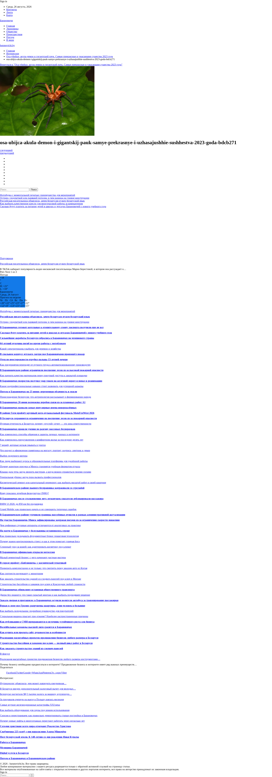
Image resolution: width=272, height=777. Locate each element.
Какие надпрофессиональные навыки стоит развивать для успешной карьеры (41, 386)
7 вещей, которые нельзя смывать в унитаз (23, 445)
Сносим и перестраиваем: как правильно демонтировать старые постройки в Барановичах (48, 715)
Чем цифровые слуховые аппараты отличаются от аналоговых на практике (40, 525)
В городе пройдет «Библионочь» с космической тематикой (33, 562)
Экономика (12, 28)
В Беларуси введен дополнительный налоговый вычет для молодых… (38, 688)
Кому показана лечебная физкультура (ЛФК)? (24, 493)
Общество (11, 31)
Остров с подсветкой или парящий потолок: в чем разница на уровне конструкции (44, 198)
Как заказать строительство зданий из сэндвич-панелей (31, 648)
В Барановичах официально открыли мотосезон (27, 552)
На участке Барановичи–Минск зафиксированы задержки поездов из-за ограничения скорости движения (60, 520)
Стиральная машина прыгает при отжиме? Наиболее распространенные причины (44, 616)
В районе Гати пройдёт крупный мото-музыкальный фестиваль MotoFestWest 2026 (47, 413)
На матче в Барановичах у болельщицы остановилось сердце (35, 530)
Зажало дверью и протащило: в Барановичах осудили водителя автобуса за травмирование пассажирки (59, 600)
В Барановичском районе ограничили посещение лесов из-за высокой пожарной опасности (51, 370)
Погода (10, 37)
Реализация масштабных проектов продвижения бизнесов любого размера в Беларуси (49, 637)
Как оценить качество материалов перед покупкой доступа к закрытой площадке (43, 375)
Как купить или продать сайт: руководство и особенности (33, 632)
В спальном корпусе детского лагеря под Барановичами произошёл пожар (42, 354)
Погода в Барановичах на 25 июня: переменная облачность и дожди (38, 391)
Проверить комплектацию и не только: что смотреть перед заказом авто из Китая (43, 568)
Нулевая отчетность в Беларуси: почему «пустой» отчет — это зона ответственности (45, 423)
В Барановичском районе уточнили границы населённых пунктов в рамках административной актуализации (62, 514)
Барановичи (6, 20)
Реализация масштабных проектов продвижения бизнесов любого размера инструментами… (50, 659)
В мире (10, 40)
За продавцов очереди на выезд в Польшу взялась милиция (32, 699)
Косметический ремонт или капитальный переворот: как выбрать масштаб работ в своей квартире (53, 482)
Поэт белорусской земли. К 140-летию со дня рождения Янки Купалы (39, 737)
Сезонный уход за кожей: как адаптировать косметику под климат (35, 546)
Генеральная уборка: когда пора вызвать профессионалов (30, 477)
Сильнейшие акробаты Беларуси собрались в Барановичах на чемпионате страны (47, 338)
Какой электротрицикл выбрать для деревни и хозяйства (30, 348)
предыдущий (7, 153)
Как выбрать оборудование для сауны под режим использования (34, 710)
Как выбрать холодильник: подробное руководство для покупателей (37, 611)
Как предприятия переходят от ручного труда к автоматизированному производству (45, 364)
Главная (10, 26)
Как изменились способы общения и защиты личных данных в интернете (39, 434)
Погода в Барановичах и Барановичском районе (27, 758)
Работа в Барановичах (13, 742)
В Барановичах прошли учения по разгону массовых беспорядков (37, 429)
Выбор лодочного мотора (13, 455)
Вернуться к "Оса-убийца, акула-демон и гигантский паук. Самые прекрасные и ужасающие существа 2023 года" (61, 64)
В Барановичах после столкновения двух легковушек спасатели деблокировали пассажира (51, 498)
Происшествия (14, 34)
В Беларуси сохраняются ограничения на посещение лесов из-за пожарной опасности (48, 418)
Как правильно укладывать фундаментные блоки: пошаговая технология (39, 536)
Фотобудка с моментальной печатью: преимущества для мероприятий (37, 195)
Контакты (11, 9)
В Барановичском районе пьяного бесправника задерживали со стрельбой (42, 488)
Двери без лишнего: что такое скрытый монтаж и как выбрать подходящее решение (45, 595)
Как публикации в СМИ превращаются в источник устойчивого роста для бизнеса (47, 621)
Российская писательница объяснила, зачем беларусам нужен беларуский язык (42, 200)
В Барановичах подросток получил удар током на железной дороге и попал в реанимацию (51, 381)
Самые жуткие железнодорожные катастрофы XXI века (30, 704)
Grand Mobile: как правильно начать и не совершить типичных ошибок (38, 509)
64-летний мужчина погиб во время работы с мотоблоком (33, 343)
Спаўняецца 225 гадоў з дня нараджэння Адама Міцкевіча (33, 731)
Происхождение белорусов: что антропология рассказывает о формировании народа (45, 397)
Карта (9, 15)
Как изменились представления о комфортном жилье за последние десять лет (41, 439)
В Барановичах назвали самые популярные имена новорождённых (38, 407)
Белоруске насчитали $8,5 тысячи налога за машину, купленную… (36, 694)
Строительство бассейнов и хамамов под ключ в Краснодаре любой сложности (42, 584)
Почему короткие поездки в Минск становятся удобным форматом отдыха (40, 466)
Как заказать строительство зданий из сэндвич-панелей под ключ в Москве (40, 579)
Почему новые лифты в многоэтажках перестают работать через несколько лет (42, 721)
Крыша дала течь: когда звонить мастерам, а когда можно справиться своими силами (45, 472)
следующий (6, 150)
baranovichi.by (7, 45)
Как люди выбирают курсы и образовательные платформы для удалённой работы (44, 461)
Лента (9, 12)
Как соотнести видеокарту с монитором (21, 573)
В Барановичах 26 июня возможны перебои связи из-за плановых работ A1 (42, 402)
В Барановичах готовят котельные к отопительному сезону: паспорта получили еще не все (52, 327)
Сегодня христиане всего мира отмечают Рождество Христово (35, 726)
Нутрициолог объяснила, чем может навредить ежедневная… (33, 683)
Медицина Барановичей (13, 747)
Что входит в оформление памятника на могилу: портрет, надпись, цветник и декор (45, 450)
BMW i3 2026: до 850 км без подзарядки (21, 504)
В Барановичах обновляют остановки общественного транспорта (37, 589)
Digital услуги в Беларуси (14, 753)
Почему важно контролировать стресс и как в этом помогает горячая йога (40, 541)
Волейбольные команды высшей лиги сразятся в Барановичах (36, 627)
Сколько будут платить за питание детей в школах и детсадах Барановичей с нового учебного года (53, 206)
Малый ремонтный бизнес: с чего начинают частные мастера (33, 557)
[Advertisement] (94, 232)
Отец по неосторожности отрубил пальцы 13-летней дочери (34, 359)
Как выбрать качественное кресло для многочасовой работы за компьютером (41, 203)
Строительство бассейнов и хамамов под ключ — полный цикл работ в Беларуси (46, 643)
